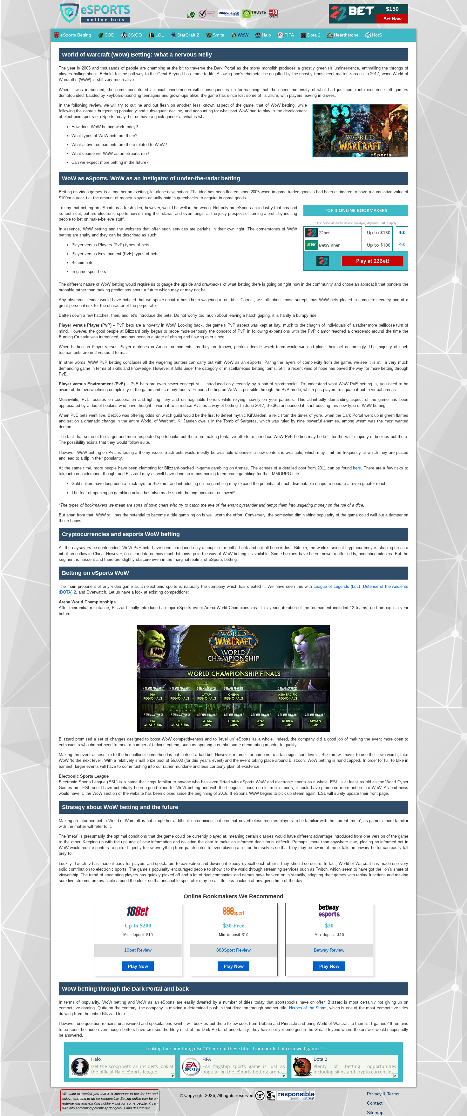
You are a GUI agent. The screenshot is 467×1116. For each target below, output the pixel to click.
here (357, 468)
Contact (374, 1103)
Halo (266, 34)
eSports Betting (75, 34)
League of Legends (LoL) (337, 586)
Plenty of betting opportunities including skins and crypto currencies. (355, 1065)
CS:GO (135, 34)
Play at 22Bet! (372, 260)
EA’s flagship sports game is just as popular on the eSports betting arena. (243, 1065)
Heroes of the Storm (308, 1008)
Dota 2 (314, 34)
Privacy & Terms (383, 1093)
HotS (377, 34)
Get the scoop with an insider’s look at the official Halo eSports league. (132, 1065)
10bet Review (138, 950)
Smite (218, 34)
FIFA (289, 34)
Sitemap (375, 1112)
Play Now (138, 966)
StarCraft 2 (188, 34)
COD (109, 34)
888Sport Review (233, 950)
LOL (159, 34)
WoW (243, 34)
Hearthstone (346, 34)
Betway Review (329, 950)
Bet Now (392, 18)
